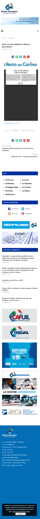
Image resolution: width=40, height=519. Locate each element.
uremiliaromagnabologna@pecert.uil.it (17, 460)
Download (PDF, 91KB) (12, 123)
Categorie (11, 38)
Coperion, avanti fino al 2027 (12, 280)
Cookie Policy (6, 463)
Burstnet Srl (22, 516)
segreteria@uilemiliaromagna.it (17, 455)
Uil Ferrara (9, 180)
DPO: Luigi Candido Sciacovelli (12, 465)
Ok (20, 514)
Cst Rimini (26, 191)
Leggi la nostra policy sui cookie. (21, 511)
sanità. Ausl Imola (28, 130)
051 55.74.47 (9, 452)
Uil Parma (9, 191)
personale (16, 130)
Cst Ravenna (27, 183)
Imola (7, 130)
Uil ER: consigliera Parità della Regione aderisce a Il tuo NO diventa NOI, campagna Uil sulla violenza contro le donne (19, 270)
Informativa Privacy (19, 463)
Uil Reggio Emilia (11, 187)
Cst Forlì (25, 180)
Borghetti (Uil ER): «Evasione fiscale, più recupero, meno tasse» (16, 299)
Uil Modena (9, 183)
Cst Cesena (26, 187)
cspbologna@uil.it (12, 457)
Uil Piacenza (9, 194)
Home (4, 38)
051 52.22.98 (8, 450)
